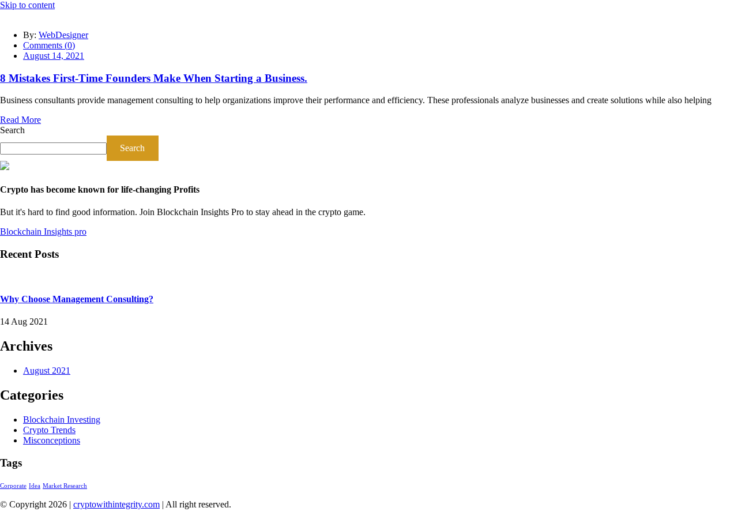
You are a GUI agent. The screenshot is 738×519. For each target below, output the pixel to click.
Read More (20, 120)
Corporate (13, 486)
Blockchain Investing (61, 419)
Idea (34, 486)
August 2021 (46, 370)
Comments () (49, 45)
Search (12, 130)
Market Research (65, 486)
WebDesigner (63, 35)
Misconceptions (51, 440)
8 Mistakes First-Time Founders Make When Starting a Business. (153, 78)
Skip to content (27, 5)
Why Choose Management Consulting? (76, 299)
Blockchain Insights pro (43, 231)
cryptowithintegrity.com (116, 504)
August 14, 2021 (53, 56)
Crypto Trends (49, 430)
